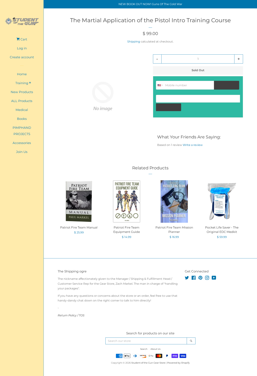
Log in (22, 48)
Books (22, 119)
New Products (22, 92)
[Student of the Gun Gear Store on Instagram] (207, 278)
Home (22, 74)
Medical (22, 110)
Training (21, 83)
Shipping (133, 41)
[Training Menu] (30, 83)
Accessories (22, 143)
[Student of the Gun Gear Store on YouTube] (214, 278)
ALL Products (21, 101)
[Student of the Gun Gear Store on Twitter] (187, 278)
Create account (22, 57)
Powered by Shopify (178, 362)
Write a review (193, 145)
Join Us (21, 152)
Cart (23, 39)
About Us (155, 349)
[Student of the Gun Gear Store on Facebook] (193, 278)
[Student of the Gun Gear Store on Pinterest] (200, 278)
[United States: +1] (160, 85)
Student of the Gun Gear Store (148, 362)
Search (143, 349)
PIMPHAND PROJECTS (22, 131)
